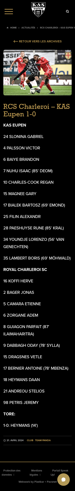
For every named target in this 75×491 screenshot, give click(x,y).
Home (13, 27)
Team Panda (43, 440)
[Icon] (67, 11)
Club (30, 440)
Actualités (28, 27)
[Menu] (8, 11)
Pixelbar (39, 482)
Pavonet (52, 482)
